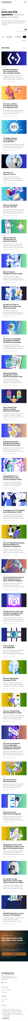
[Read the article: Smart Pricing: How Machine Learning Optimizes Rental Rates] (14, 396)
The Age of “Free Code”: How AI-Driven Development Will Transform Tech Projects (13, 613)
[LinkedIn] (2, 982)
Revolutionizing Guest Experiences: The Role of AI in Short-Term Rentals (11, 443)
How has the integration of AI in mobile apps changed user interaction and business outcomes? (12, 746)
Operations (9, 36)
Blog (2, 1001)
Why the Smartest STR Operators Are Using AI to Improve (10, 239)
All (3, 36)
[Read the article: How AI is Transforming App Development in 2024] (14, 700)
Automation (18, 36)
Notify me (14, 954)
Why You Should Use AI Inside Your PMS (10, 206)
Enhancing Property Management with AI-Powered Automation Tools (12, 374)
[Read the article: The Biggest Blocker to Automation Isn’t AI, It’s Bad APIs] (14, 127)
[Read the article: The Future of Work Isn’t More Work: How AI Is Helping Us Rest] (14, 93)
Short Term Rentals (6, 990)
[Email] (5, 982)
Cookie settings (5, 1018)
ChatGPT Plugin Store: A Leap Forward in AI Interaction (13, 914)
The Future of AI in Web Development (9, 780)
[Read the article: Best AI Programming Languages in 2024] (14, 667)
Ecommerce (4, 992)
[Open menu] (25, 2)
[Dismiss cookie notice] (25, 1010)
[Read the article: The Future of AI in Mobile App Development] (14, 801)
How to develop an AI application (9, 646)
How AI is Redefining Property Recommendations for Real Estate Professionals (13, 544)
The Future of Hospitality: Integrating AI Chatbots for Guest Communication (12, 340)
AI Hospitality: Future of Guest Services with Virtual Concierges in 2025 (12, 477)
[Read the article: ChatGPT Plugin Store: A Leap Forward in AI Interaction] (14, 902)
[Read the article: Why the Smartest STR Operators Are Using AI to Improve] (14, 226)
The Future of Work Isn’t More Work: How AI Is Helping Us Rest (10, 105)
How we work (4, 999)
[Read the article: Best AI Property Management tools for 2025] (14, 261)
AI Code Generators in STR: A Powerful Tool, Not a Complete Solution (11, 71)
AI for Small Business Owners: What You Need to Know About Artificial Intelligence (13, 578)
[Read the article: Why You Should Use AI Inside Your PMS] (14, 194)
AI (24, 36)
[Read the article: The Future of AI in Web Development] (14, 768)
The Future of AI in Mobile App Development (12, 813)
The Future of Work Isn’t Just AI (9, 173)
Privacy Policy (7, 1015)
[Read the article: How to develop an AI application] (14, 634)
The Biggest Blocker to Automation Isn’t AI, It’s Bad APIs (10, 139)
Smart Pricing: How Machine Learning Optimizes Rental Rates (11, 409)
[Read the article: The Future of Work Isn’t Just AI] (14, 161)
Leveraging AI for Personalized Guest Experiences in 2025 (14, 511)
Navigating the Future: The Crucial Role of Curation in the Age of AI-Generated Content (13, 846)
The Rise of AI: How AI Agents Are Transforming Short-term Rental (12, 306)
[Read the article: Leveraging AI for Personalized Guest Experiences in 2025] (14, 499)
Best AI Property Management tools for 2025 (12, 273)
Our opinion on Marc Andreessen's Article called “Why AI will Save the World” (13, 880)
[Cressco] (6, 2)
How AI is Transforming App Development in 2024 (12, 712)
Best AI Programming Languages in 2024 (10, 679)
